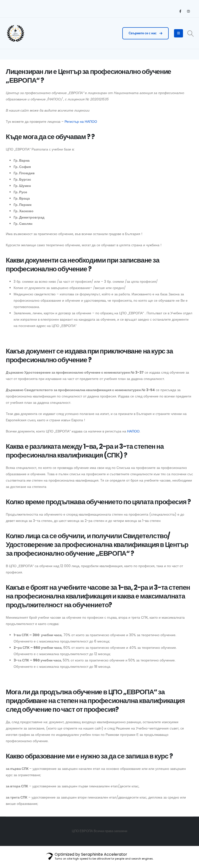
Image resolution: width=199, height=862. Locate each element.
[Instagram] (188, 11)
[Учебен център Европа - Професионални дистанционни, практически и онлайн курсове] (15, 33)
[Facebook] (180, 11)
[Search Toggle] (190, 33)
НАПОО (133, 431)
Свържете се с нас (143, 33)
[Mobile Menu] (178, 33)
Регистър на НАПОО (81, 121)
